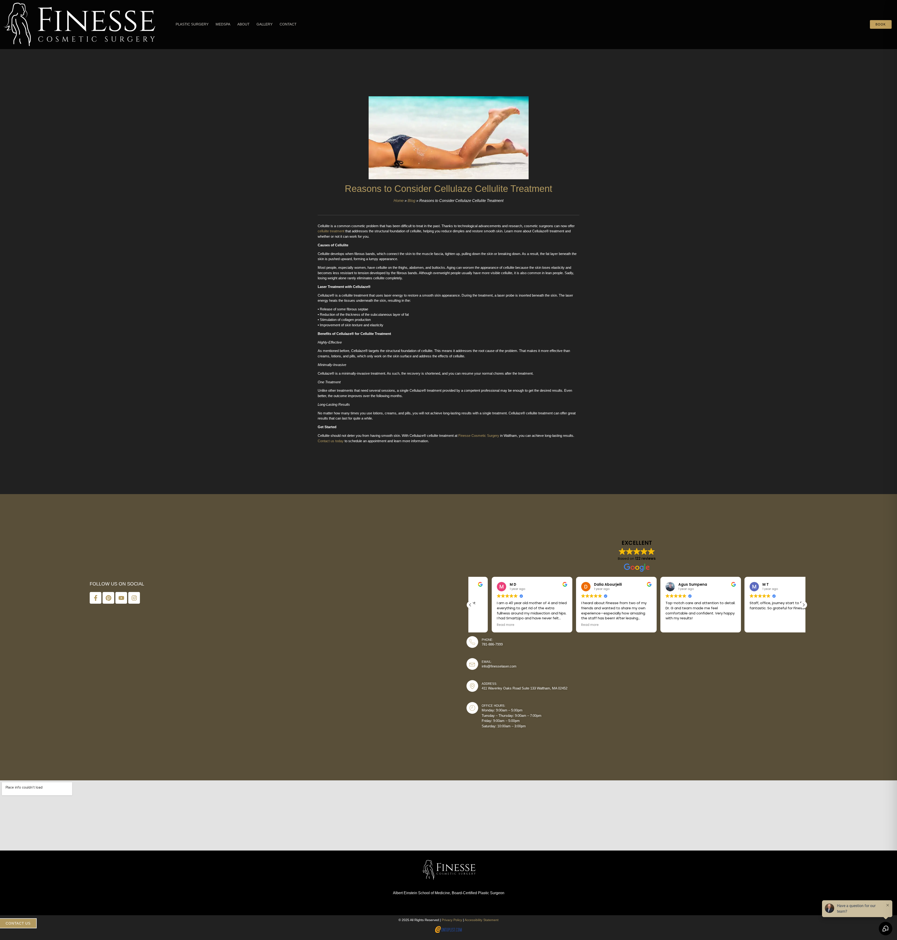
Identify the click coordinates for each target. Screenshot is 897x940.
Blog (411, 201)
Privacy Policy (452, 920)
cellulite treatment (331, 231)
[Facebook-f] (95, 598)
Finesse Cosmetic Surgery (478, 436)
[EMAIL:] (472, 664)
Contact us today (331, 441)
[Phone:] (472, 642)
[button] (192, 25)
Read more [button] (484, 625)
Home (399, 201)
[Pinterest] (108, 598)
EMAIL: (487, 662)
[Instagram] (134, 598)
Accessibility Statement (481, 920)
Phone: (487, 640)
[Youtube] (121, 598)
